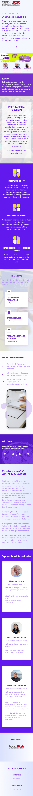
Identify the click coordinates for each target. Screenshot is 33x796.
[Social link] (16, 47)
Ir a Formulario (11, 303)
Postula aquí (11, 341)
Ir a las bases (11, 321)
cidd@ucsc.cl (16, 778)
